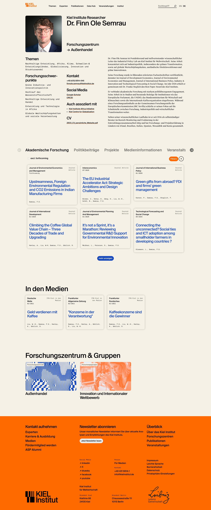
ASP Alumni (33, 450)
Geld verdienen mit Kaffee (42, 314)
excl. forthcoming (39, 158)
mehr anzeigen (105, 258)
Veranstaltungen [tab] (181, 150)
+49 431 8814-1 (122, 471)
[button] (52, 6)
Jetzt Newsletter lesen (91, 441)
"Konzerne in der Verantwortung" (81, 314)
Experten (31, 432)
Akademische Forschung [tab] (47, 150)
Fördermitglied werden (40, 445)
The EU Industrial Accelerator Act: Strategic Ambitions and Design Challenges (103, 184)
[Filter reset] (181, 158)
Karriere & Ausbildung (40, 436)
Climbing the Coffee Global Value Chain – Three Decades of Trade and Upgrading (50, 231)
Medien (30, 441)
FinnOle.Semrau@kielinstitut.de (80, 83)
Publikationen (156, 441)
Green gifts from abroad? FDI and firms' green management (158, 185)
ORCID (70, 97)
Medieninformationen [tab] (143, 150)
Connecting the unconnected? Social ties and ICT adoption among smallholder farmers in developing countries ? (156, 233)
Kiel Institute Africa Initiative (81, 109)
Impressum (152, 460)
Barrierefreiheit (154, 467)
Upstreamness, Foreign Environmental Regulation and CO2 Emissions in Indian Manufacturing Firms (51, 187)
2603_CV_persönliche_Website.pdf (82, 123)
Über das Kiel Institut (161, 432)
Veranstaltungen (158, 445)
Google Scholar (74, 94)
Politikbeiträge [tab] (86, 150)
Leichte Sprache (155, 463)
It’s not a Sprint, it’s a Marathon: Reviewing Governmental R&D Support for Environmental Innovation (105, 231)
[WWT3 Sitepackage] (34, 5)
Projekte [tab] (111, 150)
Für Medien (120, 463)
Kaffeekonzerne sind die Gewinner (125, 314)
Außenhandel (81, 49)
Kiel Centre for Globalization (81, 111)
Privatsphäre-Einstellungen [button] (161, 473)
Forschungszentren (160, 436)
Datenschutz (153, 470)
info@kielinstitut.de (124, 474)
